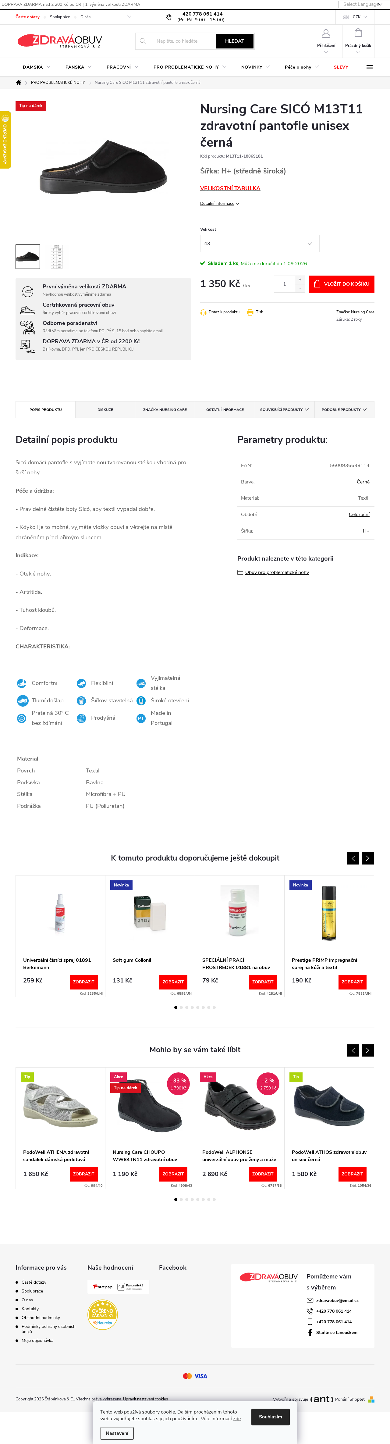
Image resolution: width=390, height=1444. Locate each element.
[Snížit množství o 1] (300, 288)
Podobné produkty (341, 409)
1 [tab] (175, 1007)
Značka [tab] (165, 409)
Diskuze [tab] (105, 409)
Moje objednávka (37, 1340)
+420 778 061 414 (334, 1311)
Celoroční (359, 514)
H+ (366, 531)
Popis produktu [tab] (46, 409)
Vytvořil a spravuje (290, 1399)
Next (368, 858)
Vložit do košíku (347, 284)
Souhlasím (270, 1417)
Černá (363, 482)
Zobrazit (83, 982)
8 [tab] (214, 1007)
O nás (85, 17)
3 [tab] (186, 1007)
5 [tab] (197, 1007)
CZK (356, 17)
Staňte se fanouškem (336, 1332)
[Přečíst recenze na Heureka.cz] (102, 1315)
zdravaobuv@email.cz (337, 1300)
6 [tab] (203, 1007)
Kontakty (30, 1309)
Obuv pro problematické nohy (277, 572)
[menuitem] (37, 67)
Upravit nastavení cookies (145, 1399)
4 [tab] (192, 1007)
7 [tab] (208, 1007)
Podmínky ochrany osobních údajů (49, 1329)
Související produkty (281, 409)
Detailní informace (217, 203)
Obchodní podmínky (41, 1318)
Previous (353, 858)
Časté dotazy (28, 17)
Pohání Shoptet (350, 1399)
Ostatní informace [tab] (225, 409)
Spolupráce (60, 17)
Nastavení (117, 1433)
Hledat (234, 41)
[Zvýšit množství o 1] (300, 280)
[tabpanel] (60, 936)
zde (237, 1418)
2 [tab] (181, 1007)
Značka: (355, 312)
